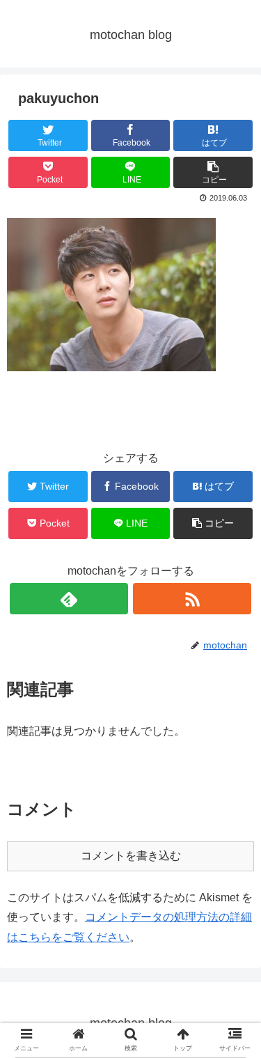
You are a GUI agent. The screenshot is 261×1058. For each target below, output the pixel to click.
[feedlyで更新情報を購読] (69, 598)
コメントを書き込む (131, 856)
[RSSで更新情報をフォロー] (192, 598)
